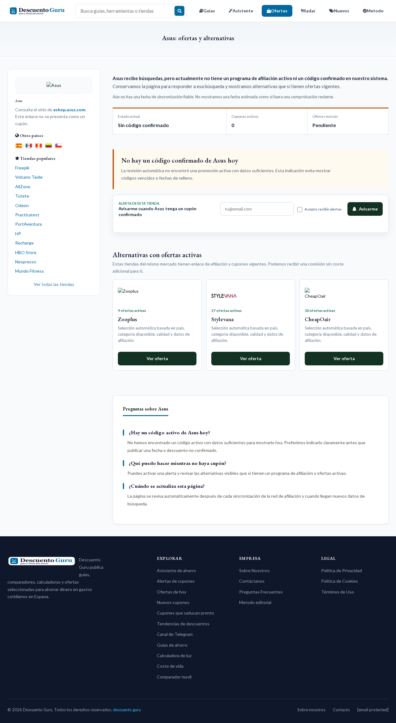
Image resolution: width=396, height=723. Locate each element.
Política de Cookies (339, 581)
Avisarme (368, 208)
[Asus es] (19, 145)
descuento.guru (127, 709)
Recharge (24, 242)
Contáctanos (252, 581)
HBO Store (26, 252)
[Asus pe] (38, 145)
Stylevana (222, 319)
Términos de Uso (337, 591)
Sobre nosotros (311, 709)
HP (18, 233)
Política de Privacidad (341, 570)
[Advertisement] (53, 395)
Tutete (22, 195)
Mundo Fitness (29, 271)
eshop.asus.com (69, 109)
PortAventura (28, 224)
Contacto (341, 709)
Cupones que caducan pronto (185, 612)
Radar (309, 10)
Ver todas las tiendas (54, 284)
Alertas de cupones (176, 581)
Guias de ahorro (172, 645)
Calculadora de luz (174, 655)
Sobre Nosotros (254, 570)
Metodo (375, 10)
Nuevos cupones (173, 602)
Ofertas (279, 10)
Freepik (22, 167)
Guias (209, 10)
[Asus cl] (58, 145)
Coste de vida (170, 666)
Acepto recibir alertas (323, 209)
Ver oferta (157, 358)
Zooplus (127, 319)
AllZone (22, 186)
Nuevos (341, 10)
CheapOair (318, 319)
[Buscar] (179, 11)
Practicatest (27, 214)
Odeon (22, 205)
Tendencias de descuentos (183, 623)
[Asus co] (48, 145)
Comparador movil (174, 676)
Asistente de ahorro (176, 570)
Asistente (243, 10)
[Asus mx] (28, 145)
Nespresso (25, 261)
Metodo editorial (255, 602)
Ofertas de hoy (171, 591)
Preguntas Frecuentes (261, 591)
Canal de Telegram (175, 634)
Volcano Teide (29, 177)
